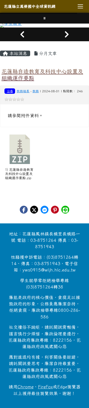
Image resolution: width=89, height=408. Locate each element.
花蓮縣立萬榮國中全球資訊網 (29, 6)
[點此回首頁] (44, 25)
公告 (10, 91)
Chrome (26, 387)
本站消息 (17, 53)
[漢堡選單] (80, 6)
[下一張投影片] (66, 34)
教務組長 (23, 91)
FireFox (45, 387)
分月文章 (47, 53)
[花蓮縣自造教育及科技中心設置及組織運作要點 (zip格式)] (20, 149)
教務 (35, 91)
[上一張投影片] (22, 34)
